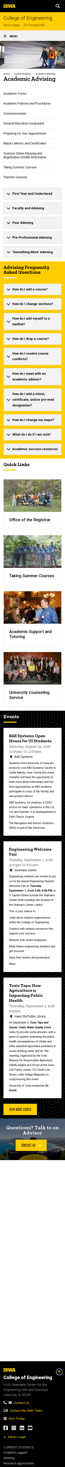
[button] (57, 6)
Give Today (16, 1419)
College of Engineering (27, 18)
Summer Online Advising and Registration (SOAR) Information (24, 155)
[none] (32, 194)
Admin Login (16, 1437)
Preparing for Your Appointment (24, 133)
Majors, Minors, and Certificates (24, 143)
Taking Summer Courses (20, 167)
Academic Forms (15, 93)
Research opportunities (18, 1463)
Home (6, 73)
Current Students (22, 73)
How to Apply (11, 25)
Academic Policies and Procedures (27, 103)
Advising (8, 1458)
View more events (20, 1109)
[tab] (32, 193)
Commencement (14, 113)
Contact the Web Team (25, 1411)
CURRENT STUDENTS (18, 1447)
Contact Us (21, 1403)
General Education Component (23, 123)
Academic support (15, 1452)
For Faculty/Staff (34, 25)
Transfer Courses (15, 177)
